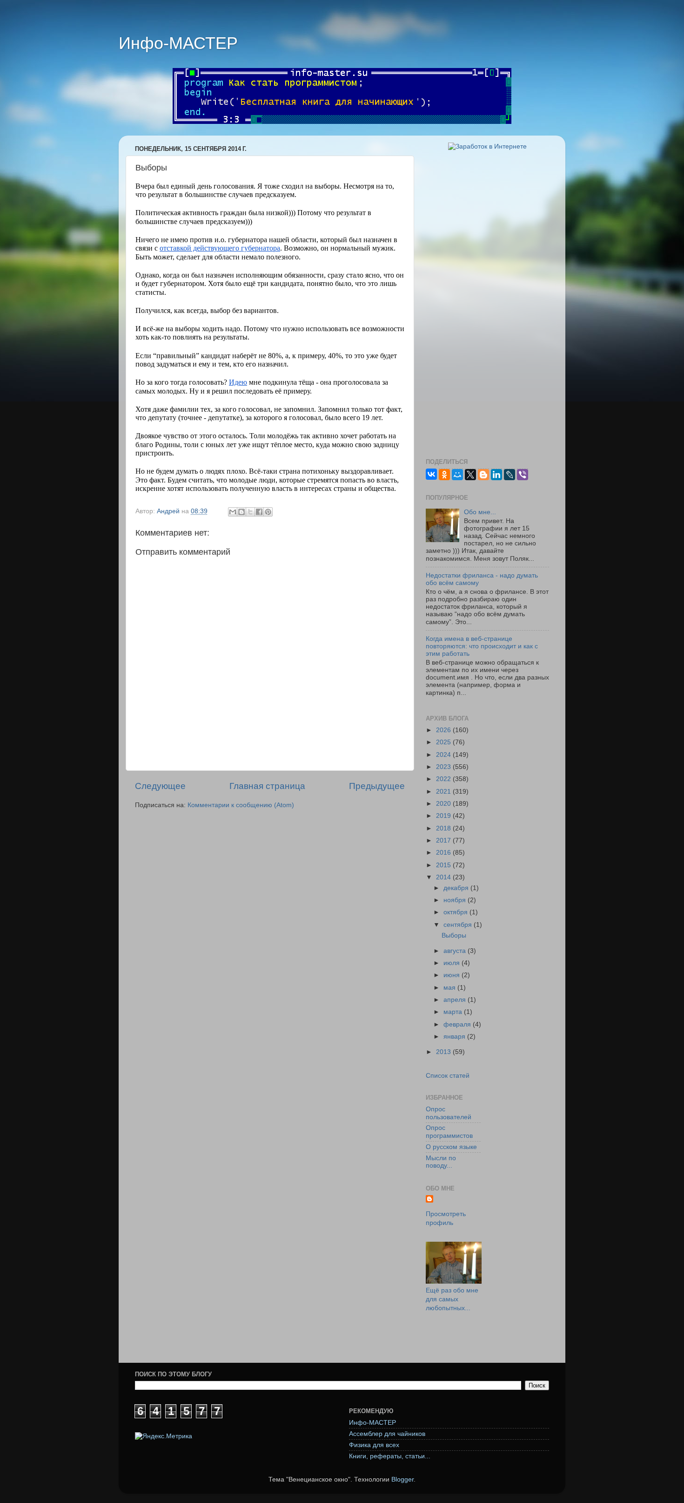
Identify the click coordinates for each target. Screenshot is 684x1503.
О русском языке (451, 1146)
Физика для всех (374, 1445)
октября (456, 912)
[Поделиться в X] (250, 512)
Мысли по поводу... (441, 1162)
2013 (444, 1051)
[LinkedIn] (496, 474)
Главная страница (267, 786)
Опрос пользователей (448, 1113)
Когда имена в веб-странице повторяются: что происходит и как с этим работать (482, 646)
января (455, 1036)
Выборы (454, 935)
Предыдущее (377, 786)
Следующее (160, 786)
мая (450, 987)
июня (452, 975)
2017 (444, 840)
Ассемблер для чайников (387, 1433)
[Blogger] (483, 474)
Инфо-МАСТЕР (178, 43)
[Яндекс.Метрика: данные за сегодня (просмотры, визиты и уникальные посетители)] (163, 1436)
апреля (455, 999)
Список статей (447, 1075)
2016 (444, 852)
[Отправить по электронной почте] (232, 512)
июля (452, 962)
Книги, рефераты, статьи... (389, 1456)
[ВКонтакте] (431, 474)
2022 (444, 778)
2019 (444, 815)
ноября (455, 900)
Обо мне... (480, 512)
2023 (444, 766)
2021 (444, 791)
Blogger (402, 1479)
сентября (458, 924)
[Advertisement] (487, 304)
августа (455, 950)
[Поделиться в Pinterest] (268, 512)
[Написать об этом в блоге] (241, 512)
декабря (456, 887)
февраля (458, 1024)
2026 (444, 730)
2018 (444, 828)
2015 (444, 865)
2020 (444, 803)
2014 (444, 877)
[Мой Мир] (457, 474)
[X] (470, 474)
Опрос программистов (449, 1131)
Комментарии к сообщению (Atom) (241, 805)
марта (453, 1011)
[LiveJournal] (509, 474)
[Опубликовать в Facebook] (259, 512)
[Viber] (522, 474)
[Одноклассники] (444, 474)
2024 (444, 754)
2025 (444, 742)
